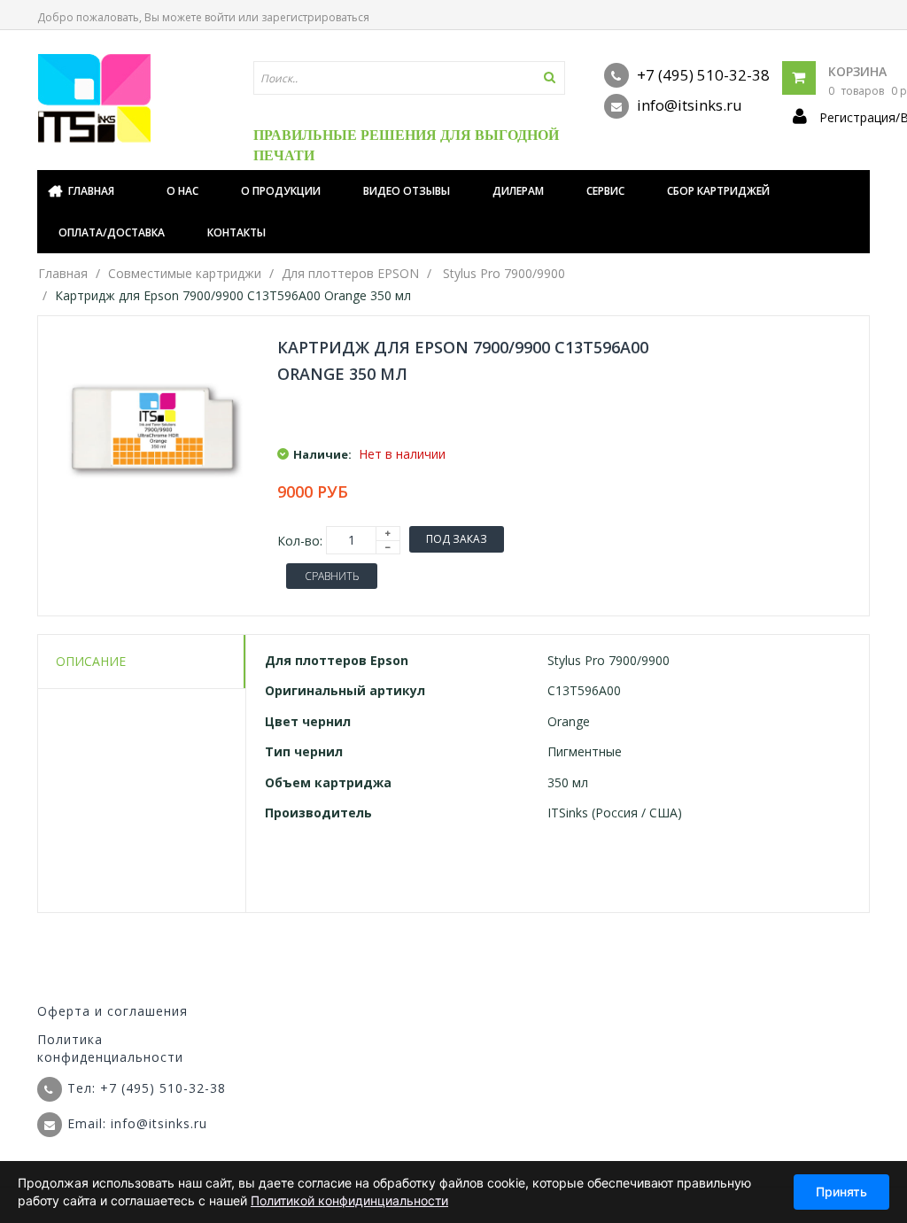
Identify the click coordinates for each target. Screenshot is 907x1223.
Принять (841, 1191)
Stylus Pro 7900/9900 (504, 273)
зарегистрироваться (315, 17)
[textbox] (409, 78)
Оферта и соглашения (112, 1010)
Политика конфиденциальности (110, 1048)
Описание (91, 661)
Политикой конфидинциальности (349, 1200)
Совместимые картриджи (184, 273)
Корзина (857, 71)
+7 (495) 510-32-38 (701, 75)
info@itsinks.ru (687, 105)
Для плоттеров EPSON (350, 273)
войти (220, 17)
